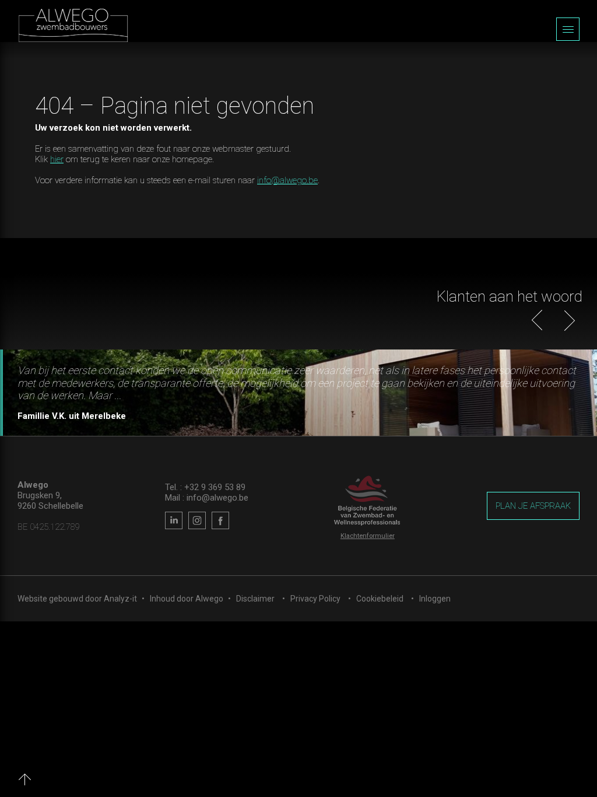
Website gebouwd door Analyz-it (78, 598)
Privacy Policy (315, 598)
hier (57, 159)
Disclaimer (255, 598)
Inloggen (435, 598)
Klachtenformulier (367, 536)
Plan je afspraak (533, 506)
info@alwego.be (287, 180)
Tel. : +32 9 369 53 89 (205, 487)
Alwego (209, 598)
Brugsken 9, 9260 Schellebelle (50, 500)
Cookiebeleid (379, 598)
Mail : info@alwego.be (206, 497)
